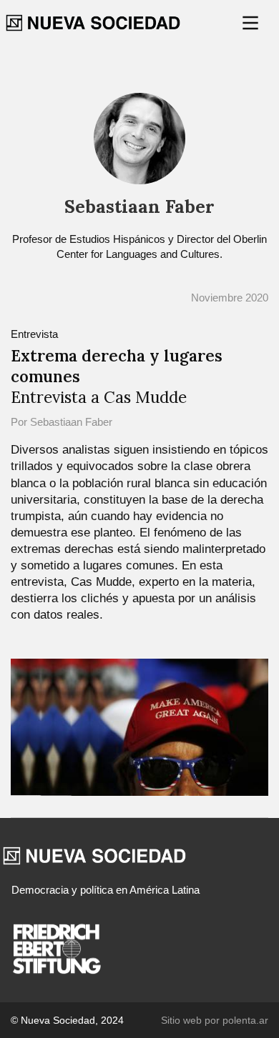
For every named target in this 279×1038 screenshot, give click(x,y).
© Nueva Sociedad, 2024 (67, 1020)
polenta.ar (245, 1020)
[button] (252, 23)
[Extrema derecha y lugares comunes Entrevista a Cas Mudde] (139, 726)
